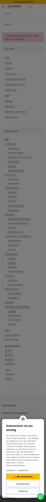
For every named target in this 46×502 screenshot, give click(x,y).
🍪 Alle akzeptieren (23, 476)
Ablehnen (23, 491)
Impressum (10, 470)
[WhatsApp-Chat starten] (40, 496)
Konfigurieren (23, 484)
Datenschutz (23, 470)
